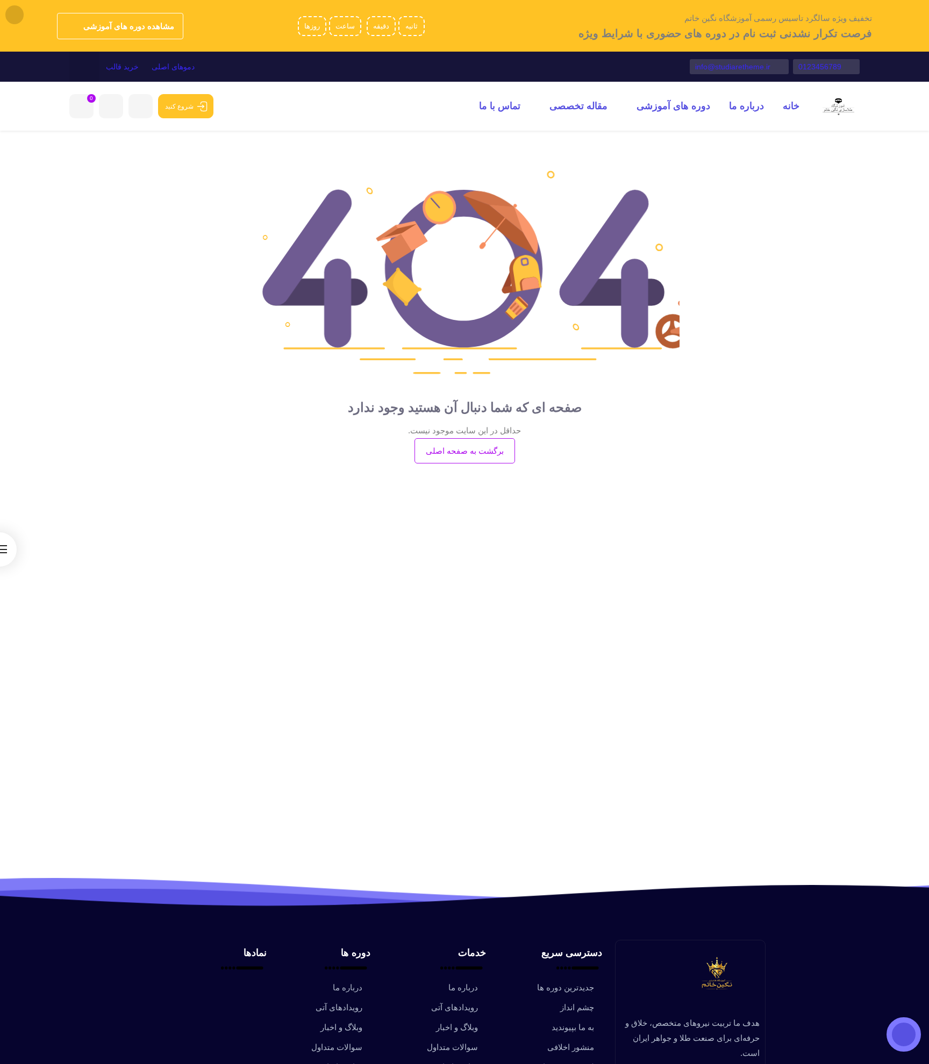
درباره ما (746, 106)
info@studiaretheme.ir (734, 66)
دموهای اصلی (173, 66)
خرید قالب (122, 66)
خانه (791, 106)
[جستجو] (84, 67)
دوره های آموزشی (672, 106)
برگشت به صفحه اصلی (465, 450)
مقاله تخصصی (577, 106)
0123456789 (821, 66)
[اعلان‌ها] (140, 106)
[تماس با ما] (904, 1034)
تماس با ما (499, 106)
